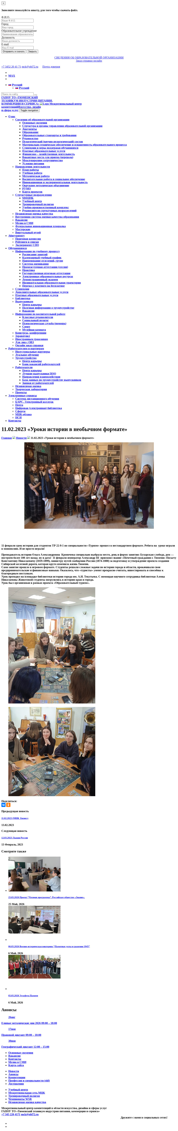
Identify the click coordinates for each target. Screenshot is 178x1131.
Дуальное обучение (27, 354)
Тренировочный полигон (38, 204)
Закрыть (32, 51)
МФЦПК (28, 198)
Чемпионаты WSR (20, 1099)
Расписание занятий (34, 254)
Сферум (20, 411)
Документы (29, 129)
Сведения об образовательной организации (42, 119)
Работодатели (24, 367)
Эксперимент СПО (27, 245)
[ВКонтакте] (3, 805)
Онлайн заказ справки (29, 345)
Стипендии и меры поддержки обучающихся (50, 147)
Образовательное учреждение (19, 30)
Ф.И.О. (5, 17)
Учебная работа (32, 172)
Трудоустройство (26, 357)
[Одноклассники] (8, 805)
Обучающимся (17, 248)
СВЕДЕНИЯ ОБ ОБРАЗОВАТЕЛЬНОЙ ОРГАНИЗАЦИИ (89, 57)
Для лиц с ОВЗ (24, 342)
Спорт (26, 326)
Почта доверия (51, 66)
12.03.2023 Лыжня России (14, 837)
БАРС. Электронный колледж (34, 401)
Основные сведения (34, 122)
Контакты (14, 420)
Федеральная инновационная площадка (40, 226)
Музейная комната (34, 329)
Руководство (30, 138)
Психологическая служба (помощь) (44, 323)
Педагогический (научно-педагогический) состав (52, 141)
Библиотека (22, 298)
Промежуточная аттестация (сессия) (45, 267)
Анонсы (13, 1074)
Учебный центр (32, 201)
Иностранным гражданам (31, 339)
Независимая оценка (28, 386)
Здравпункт (22, 335)
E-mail (5, 44)
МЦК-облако (23, 414)
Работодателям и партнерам (26, 348)
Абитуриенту (16, 235)
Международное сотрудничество (42, 160)
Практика (28, 270)
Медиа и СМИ (24, 223)
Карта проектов (32, 191)
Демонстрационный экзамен (40, 279)
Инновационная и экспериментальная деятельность (55, 182)
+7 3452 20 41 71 (11, 66)
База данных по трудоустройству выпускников (51, 379)
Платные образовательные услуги (43, 150)
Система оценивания (35, 263)
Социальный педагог (35, 320)
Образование (30, 132)
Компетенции (16, 1077)
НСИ (18, 417)
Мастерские (22, 229)
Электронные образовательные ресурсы (47, 276)
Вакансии (21, 219)
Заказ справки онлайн (89, 60)
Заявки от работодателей (38, 383)
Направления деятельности (32, 166)
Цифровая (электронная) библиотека (38, 408)
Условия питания (33, 163)
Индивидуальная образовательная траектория (51, 282)
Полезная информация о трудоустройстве (48, 307)
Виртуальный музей (28, 232)
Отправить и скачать (14, 51)
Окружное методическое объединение (45, 185)
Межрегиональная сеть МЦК (26, 1092)
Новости (13, 1071)
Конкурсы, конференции (30, 332)
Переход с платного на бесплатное (43, 285)
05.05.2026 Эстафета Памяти (23, 995)
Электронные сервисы (22, 395)
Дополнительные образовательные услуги (41, 292)
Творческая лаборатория (31, 389)
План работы (30, 169)
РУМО (26, 188)
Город (4, 23)
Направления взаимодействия (41, 376)
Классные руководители (37, 317)
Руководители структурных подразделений (49, 210)
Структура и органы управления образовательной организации (62, 125)
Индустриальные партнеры (32, 351)
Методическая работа (36, 176)
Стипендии (22, 288)
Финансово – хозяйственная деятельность (48, 154)
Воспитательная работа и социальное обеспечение (53, 179)
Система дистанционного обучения (37, 398)
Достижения (16, 1083)
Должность (8, 37)
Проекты (21, 392)
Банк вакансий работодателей (41, 364)
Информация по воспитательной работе (40, 314)
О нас (11, 116)
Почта (19, 404)
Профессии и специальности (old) (29, 1080)
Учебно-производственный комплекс (45, 207)
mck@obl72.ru (30, 66)
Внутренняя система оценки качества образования (47, 216)
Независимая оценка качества (34, 213)
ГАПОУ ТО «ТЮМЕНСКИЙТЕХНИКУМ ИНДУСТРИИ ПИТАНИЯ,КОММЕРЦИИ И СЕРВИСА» (27, 100)
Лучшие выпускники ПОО (39, 373)
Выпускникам (24, 301)
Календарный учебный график (41, 257)
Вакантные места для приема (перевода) (47, 157)
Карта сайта (16, 1065)
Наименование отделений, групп (42, 260)
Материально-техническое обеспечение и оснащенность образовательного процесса (74, 144)
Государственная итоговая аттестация (46, 273)
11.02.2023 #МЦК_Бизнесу (15, 818)
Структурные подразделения (33, 194)
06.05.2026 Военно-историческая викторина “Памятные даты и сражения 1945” (49, 946)
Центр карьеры (32, 304)
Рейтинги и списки (27, 241)
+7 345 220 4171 (10, 1114)
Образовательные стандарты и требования (49, 135)
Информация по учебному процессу (37, 251)
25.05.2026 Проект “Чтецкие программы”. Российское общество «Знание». (46, 897)
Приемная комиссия (28, 238)
